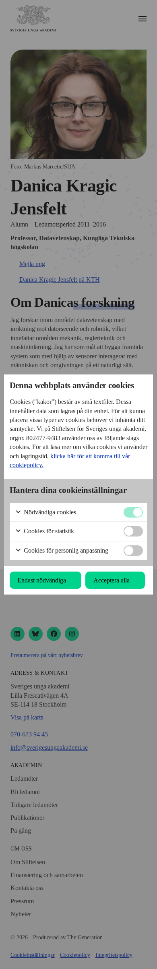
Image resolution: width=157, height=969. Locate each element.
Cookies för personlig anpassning (65, 550)
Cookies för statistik (48, 531)
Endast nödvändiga (41, 580)
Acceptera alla (111, 580)
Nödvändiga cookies (49, 512)
